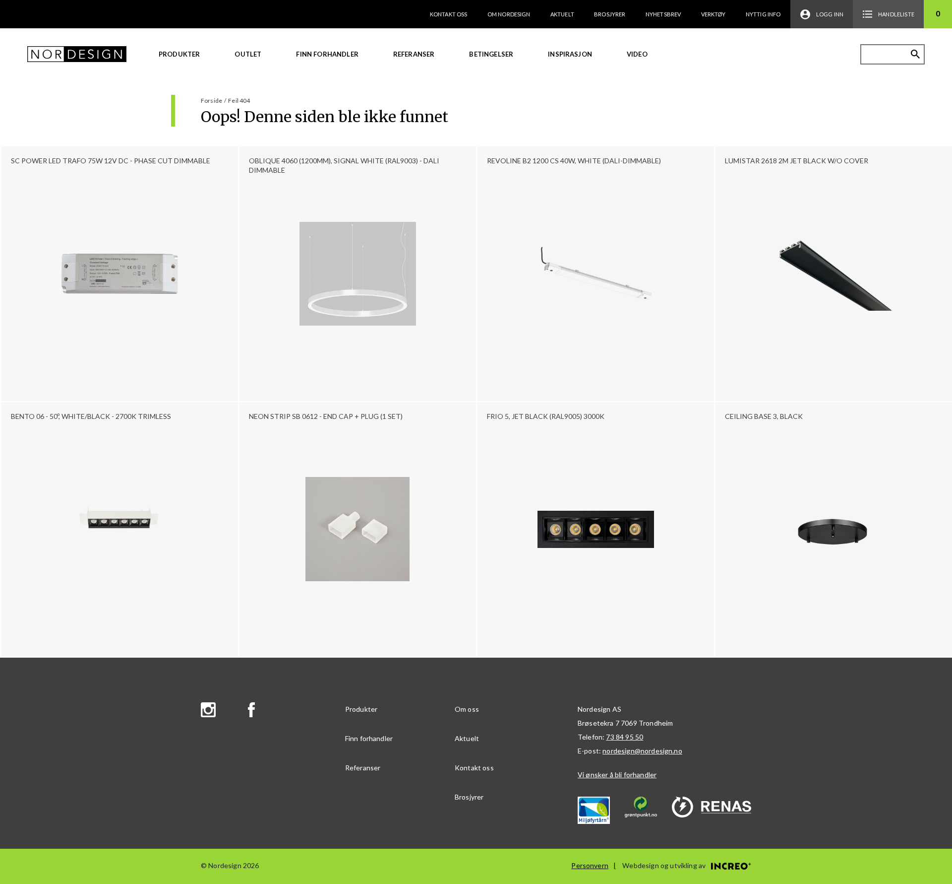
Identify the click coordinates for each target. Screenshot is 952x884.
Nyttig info (763, 14)
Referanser (414, 54)
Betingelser (491, 54)
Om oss (467, 709)
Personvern (589, 865)
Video (637, 54)
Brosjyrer (609, 14)
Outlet (248, 54)
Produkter (179, 54)
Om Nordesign (509, 14)
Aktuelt (562, 14)
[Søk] (915, 54)
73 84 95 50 (624, 737)
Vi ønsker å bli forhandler (617, 774)
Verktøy (713, 14)
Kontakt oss (449, 14)
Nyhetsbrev (663, 14)
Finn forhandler (327, 54)
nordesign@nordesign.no (642, 751)
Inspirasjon (570, 54)
